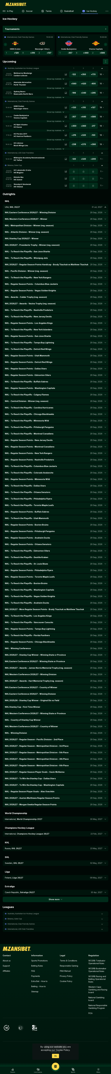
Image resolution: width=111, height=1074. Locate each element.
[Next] (105, 44)
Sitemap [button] (34, 991)
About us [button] (7, 960)
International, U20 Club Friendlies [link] (21, 153)
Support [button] (6, 966)
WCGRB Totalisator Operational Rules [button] (96, 961)
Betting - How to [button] (38, 986)
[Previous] (5, 44)
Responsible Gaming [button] (69, 966)
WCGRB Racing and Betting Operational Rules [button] (97, 979)
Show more (54, 899)
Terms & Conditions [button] (68, 960)
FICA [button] (90, 1013)
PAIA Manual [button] (65, 971)
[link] (15, 4)
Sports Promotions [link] (39, 960)
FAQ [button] (33, 971)
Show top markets (54, 79)
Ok (55, 1056)
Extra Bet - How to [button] (39, 981)
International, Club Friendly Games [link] (21, 101)
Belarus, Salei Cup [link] (15, 165)
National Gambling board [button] (96, 998)
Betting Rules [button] (37, 966)
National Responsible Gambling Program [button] (97, 1006)
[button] (55, 68)
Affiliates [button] (6, 971)
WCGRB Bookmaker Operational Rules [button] (97, 969)
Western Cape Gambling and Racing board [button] (97, 989)
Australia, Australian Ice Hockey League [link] (23, 68)
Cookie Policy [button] (66, 981)
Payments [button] (35, 976)
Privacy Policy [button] (66, 976)
